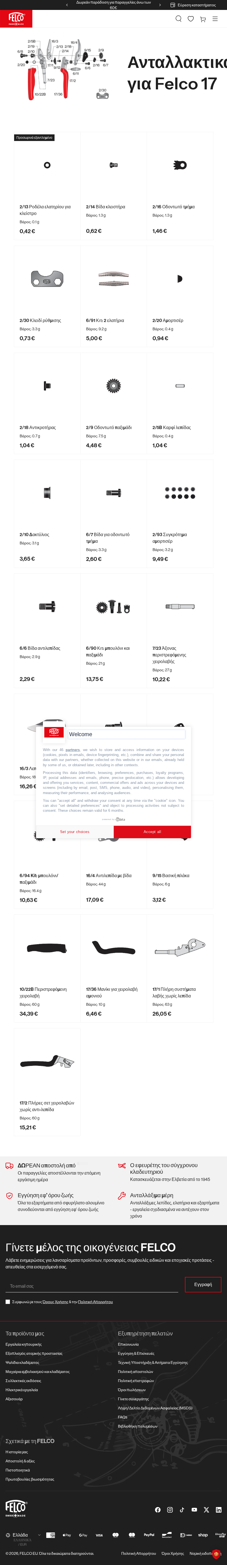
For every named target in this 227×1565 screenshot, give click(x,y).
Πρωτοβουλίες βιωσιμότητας (30, 1479)
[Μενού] (215, 18)
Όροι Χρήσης (173, 1553)
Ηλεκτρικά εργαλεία (22, 1390)
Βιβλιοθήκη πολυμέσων (138, 1426)
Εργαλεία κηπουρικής (24, 1344)
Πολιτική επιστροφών (136, 1380)
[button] (178, 18)
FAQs (122, 1417)
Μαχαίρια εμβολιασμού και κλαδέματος (38, 1371)
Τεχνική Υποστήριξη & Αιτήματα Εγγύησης (153, 1362)
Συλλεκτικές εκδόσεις (23, 1380)
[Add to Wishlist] (73, 138)
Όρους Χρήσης (55, 1302)
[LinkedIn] (218, 1510)
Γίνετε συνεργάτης (133, 1399)
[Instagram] (170, 1510)
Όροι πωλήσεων (132, 1390)
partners (73, 750)
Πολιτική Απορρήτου (95, 1302)
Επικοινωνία (128, 1344)
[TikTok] (182, 1510)
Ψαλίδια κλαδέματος (22, 1362)
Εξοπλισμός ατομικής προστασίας (34, 1353)
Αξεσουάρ (14, 1399)
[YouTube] (194, 1510)
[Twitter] (206, 1510)
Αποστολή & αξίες (20, 1461)
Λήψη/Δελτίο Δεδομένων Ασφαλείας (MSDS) (155, 1408)
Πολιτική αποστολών (135, 1371)
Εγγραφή (203, 1284)
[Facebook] (158, 1510)
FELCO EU (29, 1553)
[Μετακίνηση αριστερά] (67, 5)
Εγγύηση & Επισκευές (136, 1353)
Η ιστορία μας (17, 1452)
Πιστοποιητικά (18, 1470)
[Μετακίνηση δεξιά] (160, 5)
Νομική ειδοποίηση (205, 1553)
